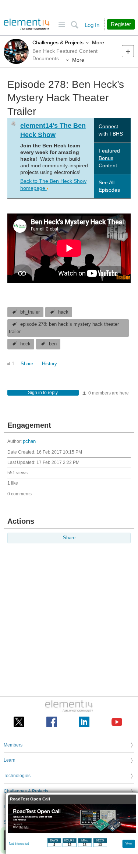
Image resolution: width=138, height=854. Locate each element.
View (128, 843)
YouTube (117, 722)
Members (13, 745)
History (49, 363)
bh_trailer (30, 312)
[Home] (27, 24)
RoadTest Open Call (30, 799)
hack (63, 312)
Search (74, 24)
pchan (29, 441)
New (128, 51)
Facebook (51, 722)
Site (61, 24)
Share (27, 363)
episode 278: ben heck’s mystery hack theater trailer (64, 328)
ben (53, 343)
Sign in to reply (43, 392)
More (98, 42)
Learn (9, 760)
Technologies (17, 775)
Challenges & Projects (58, 42)
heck (25, 343)
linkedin (84, 722)
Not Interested (19, 844)
